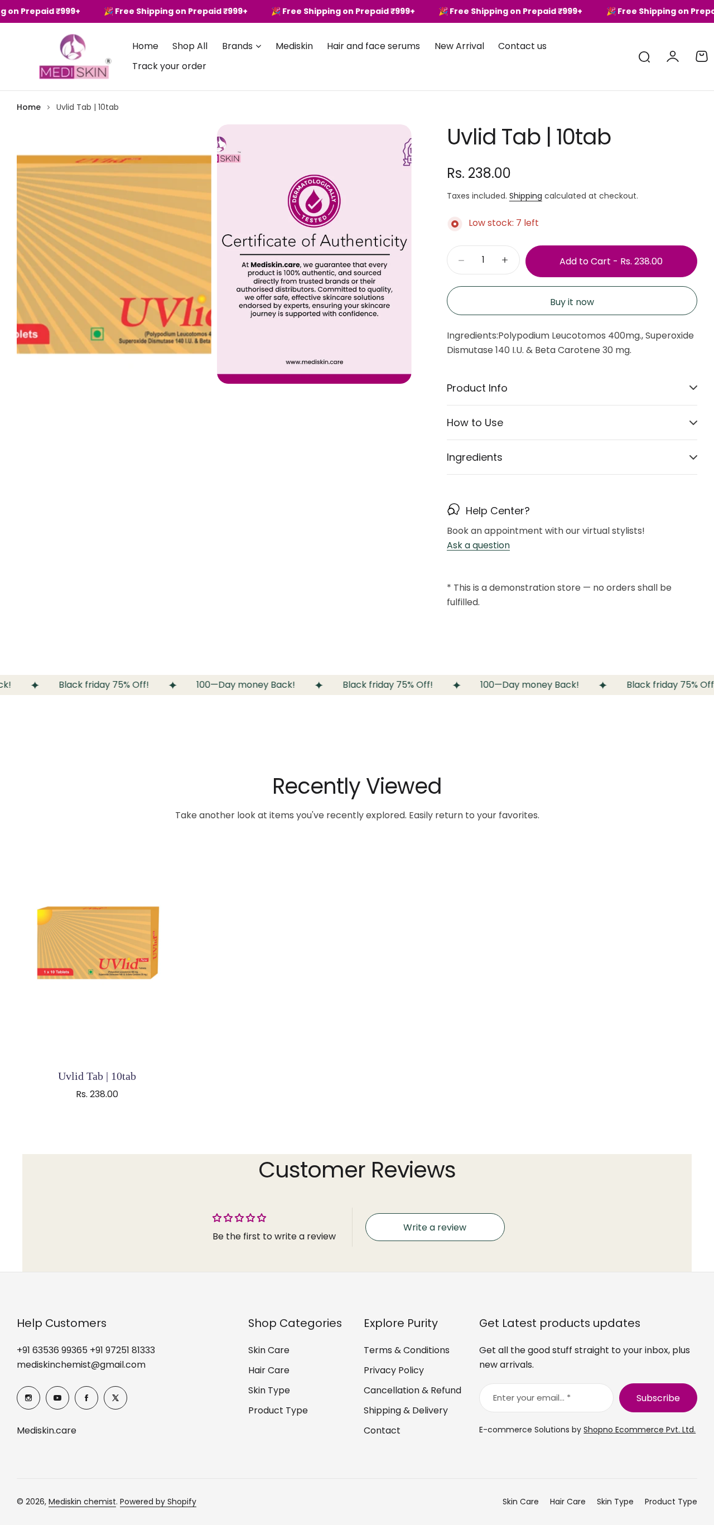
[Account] (672, 56)
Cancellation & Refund (412, 1390)
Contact (382, 1430)
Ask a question (478, 546)
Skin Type (269, 1390)
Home (29, 107)
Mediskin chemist (82, 1501)
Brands (237, 46)
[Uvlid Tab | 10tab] (97, 952)
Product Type (278, 1410)
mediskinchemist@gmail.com (81, 1364)
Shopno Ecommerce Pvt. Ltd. (639, 1429)
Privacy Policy (394, 1370)
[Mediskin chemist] (56, 56)
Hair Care (269, 1370)
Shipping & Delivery (406, 1410)
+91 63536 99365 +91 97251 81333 (86, 1350)
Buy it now (572, 302)
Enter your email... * (532, 1397)
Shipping (525, 195)
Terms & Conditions (407, 1350)
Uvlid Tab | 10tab (97, 1076)
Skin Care (269, 1350)
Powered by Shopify (158, 1501)
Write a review (434, 1227)
